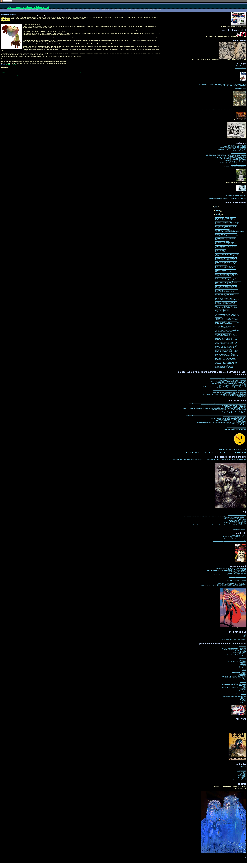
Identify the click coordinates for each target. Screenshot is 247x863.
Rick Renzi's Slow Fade (220, 247)
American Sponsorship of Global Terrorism (237, 145)
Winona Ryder (243, 664)
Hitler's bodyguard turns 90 (221, 265)
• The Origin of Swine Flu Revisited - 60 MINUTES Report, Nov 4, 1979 (231, 420)
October (217, 213)
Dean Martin (243, 678)
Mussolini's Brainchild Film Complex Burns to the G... (226, 350)
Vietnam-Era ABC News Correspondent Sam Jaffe (235, 677)
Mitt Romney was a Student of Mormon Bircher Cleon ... (227, 337)
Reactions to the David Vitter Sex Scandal (224, 367)
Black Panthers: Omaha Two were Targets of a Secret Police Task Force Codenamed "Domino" (226, 155)
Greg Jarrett (243, 695)
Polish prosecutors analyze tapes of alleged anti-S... (226, 354)
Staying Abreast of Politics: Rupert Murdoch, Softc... (226, 261)
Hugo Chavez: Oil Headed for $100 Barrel (224, 338)
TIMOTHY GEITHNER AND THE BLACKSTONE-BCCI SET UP (232, 449)
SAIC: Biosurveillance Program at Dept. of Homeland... (226, 254)
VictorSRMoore (242, 770)
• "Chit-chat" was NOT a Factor (239, 428)
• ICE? (244, 410)
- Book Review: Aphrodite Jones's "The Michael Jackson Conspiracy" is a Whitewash (228, 381)
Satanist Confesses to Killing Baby (222, 229)
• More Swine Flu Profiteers (240, 421)
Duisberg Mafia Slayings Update (222, 309)
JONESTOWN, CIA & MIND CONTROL (237, 577)
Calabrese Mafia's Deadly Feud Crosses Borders (225, 306)
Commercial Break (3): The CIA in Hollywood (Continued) (234, 684)
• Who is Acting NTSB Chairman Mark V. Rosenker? (235, 417)
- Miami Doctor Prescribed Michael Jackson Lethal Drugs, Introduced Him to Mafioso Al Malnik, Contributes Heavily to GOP (220, 386)
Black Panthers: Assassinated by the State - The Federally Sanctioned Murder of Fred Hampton (226, 154)
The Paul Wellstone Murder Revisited (238, 161)
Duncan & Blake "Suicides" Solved (238, 572)
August (217, 215)
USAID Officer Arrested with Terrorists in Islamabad (235, 146)
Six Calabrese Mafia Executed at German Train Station (226, 318)
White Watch (243, 766)
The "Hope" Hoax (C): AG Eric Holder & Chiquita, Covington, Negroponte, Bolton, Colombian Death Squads (223, 585)
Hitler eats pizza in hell (220, 251)
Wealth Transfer (242, 519)
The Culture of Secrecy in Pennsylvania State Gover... (226, 341)
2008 (215, 207)
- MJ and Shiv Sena (242, 396)
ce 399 (244, 772)
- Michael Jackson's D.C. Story (239, 384)
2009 (215, 206)
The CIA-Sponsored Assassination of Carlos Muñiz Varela (234, 639)
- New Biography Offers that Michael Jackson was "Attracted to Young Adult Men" (229, 383)
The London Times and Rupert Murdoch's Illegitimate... (226, 279)
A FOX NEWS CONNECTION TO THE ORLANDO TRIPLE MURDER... (230, 231)
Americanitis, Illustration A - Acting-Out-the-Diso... (225, 238)
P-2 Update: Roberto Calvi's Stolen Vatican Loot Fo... (226, 287)
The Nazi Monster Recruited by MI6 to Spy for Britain (235, 166)
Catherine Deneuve (242, 667)
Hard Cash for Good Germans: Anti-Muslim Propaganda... (227, 344)
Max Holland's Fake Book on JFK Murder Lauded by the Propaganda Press (230, 574)
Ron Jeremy (243, 665)
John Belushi (243, 697)
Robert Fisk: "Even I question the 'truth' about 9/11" (226, 225)
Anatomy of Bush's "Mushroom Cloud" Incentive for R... (227, 335)
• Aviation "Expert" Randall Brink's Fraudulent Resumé (234, 416)
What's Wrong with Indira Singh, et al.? (223, 221)
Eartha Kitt (244, 670)
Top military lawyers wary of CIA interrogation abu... (226, 246)
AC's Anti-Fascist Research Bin (239, 65)
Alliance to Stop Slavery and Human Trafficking (236, 768)
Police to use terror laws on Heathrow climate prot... (226, 346)
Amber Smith (243, 698)
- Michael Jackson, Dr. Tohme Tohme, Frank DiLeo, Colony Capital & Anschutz (229, 390)
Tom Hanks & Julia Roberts (240, 650)
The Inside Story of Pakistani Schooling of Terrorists (226, 353)
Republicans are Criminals (240, 88)
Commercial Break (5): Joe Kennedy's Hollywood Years (234, 696)
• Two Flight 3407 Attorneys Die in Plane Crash (236, 423)
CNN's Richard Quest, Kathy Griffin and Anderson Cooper (234, 648)
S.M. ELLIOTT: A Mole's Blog (221, 239)
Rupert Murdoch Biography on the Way (223, 298)
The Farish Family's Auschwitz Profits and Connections (234, 536)
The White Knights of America (221, 327)
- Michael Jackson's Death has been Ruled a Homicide (234, 393)
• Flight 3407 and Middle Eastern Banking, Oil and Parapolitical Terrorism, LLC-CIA (229, 409)
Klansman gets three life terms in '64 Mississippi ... (226, 257)
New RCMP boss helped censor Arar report (224, 347)
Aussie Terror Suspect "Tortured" (222, 310)
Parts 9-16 (244, 635)
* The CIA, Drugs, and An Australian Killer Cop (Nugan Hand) (233, 85)
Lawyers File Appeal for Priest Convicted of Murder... (226, 351)
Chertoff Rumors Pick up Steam (222, 241)
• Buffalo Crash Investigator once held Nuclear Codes (235, 406)
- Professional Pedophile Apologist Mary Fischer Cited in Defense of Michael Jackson (228, 379)
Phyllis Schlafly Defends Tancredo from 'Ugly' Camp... (226, 339)
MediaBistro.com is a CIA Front (239, 529)
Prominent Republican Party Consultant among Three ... (227, 253)
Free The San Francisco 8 (220, 249)
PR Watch (244, 778)
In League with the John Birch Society (223, 271)
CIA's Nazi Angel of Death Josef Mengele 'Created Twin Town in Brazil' (231, 568)
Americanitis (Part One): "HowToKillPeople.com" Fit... (226, 258)
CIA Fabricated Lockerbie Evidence (238, 153)
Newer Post (3, 72)
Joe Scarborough (242, 686)
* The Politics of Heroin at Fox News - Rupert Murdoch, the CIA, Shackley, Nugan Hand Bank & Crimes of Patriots (222, 84)
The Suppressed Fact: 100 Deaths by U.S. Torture (235, 195)
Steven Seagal (243, 682)
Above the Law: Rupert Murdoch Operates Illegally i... (226, 275)
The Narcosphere (242, 776)
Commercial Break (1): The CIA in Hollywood (236, 654)
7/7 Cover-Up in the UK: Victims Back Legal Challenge (226, 319)
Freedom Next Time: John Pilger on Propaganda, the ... (226, 360)
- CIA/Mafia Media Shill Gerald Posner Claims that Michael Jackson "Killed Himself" (228, 392)
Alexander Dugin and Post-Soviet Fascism (224, 325)
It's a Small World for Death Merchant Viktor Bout (225, 263)
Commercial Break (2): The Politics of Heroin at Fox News (234, 676)
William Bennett (242, 658)
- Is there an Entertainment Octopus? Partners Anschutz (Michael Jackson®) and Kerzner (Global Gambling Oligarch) (221, 388)
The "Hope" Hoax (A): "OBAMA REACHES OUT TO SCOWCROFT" (231, 583)
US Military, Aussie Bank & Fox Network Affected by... (226, 255)
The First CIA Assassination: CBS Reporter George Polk (234, 160)
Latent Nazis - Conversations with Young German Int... (226, 286)
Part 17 (244, 636)
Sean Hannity (243, 660)
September (218, 214)
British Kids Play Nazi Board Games (223, 277)
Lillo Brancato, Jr (242, 651)
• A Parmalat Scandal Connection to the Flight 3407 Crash (234, 405)
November (218, 211)
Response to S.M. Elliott (220, 234)
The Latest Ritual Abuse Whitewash (238, 165)
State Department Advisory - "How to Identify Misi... (226, 273)
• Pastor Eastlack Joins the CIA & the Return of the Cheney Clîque (232, 413)
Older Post (157, 72)
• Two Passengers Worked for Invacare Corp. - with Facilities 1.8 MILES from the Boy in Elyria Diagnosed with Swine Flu (220, 422)
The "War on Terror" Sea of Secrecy (222, 311)
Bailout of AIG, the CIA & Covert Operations (237, 513)
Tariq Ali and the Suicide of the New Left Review (225, 313)
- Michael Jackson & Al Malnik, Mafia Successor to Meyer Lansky (232, 385)
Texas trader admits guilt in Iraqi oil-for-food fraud (225, 295)
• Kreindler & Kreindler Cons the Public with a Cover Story (234, 411)
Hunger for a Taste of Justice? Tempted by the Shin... (226, 259)
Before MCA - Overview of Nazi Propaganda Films (226, 343)
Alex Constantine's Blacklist (28, 7)
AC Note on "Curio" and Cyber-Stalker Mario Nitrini (226, 307)
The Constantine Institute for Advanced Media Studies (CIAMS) (233, 66)
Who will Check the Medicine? (221, 357)
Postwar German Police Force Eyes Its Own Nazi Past (226, 355)
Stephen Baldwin (242, 685)
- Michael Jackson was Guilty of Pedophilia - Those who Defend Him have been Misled (228, 378)
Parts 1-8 (244, 634)
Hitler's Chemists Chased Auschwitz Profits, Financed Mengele (232, 539)
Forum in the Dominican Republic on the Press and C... (226, 294)
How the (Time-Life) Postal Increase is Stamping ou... (226, 329)
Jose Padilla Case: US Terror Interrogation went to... (226, 326)
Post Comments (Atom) (12, 75)
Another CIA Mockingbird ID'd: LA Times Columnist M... (227, 235)
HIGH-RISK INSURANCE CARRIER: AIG (237, 515)
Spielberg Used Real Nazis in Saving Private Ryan (226, 219)
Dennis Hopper (243, 662)
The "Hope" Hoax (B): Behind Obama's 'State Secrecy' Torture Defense (231, 584)
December (218, 210)
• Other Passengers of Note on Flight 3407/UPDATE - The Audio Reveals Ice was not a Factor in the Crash (223, 404)
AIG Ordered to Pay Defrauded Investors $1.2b (236, 525)
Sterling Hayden (242, 666)
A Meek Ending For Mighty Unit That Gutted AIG (236, 523)
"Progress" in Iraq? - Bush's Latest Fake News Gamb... (227, 342)
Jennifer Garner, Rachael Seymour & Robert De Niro (235, 649)
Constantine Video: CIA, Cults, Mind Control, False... (226, 243)
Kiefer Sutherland (242, 653)
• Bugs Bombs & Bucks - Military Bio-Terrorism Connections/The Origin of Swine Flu (228, 418)
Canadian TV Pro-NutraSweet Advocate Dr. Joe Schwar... (227, 322)
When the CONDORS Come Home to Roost (236, 148)
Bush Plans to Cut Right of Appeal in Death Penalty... (226, 321)
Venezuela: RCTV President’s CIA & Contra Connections (227, 330)
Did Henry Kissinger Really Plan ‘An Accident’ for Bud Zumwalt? (232, 158)
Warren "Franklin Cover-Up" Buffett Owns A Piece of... (226, 289)
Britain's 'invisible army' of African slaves (223, 331)
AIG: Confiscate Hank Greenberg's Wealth (237, 520)
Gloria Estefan (243, 699)
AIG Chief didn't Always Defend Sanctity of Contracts (235, 522)
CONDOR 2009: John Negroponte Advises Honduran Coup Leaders (231, 149)
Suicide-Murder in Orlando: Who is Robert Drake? (225, 237)
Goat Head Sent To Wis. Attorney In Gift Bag (224, 230)
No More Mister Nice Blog (240, 777)
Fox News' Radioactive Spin (221, 290)
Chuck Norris (243, 691)
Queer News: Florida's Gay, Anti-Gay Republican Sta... (226, 274)
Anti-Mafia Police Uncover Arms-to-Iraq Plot (224, 334)
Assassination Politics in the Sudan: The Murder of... (226, 302)
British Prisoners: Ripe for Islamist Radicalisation (225, 242)
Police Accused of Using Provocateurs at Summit (225, 262)
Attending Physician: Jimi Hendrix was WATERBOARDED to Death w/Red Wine (229, 576)
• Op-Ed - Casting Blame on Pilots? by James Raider (235, 429)
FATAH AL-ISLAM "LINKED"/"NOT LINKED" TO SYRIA (227, 315)
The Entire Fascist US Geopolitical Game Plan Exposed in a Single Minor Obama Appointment (226, 570)
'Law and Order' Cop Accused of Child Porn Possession (227, 293)
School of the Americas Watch (239, 779)
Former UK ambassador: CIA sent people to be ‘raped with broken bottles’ (230, 157)
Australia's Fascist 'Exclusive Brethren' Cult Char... (226, 226)
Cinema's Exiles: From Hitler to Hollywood (237, 661)
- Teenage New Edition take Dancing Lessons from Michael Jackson (231, 382)
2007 (215, 209)
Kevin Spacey (243, 668)
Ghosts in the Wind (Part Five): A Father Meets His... (226, 267)
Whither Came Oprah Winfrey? (239, 652)
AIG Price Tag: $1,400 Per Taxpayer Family (237, 521)
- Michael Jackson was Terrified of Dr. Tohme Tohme (235, 391)
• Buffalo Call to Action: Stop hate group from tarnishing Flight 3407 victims (230, 407)
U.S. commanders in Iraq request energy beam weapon (227, 222)
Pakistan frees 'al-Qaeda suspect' (222, 250)
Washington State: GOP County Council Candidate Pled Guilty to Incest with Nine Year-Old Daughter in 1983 (223, 109)
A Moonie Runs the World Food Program (223, 349)
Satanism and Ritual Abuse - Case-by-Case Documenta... (227, 299)
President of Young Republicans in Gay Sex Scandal (226, 285)
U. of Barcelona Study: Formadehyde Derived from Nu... (227, 223)
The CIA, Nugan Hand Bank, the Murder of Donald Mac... (227, 314)
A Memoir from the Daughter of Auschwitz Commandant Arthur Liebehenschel (229, 541)
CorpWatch (243, 773)
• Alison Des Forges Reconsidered (239, 424)
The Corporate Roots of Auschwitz (239, 535)
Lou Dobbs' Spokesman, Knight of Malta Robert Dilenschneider (233, 147)
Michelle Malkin (242, 688)
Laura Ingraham (242, 690)
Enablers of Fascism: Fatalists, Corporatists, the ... (226, 303)
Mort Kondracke (242, 674)
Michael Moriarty (242, 646)
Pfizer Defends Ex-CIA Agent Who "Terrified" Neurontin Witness (232, 162)
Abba (245, 679)
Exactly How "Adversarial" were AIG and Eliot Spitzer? (234, 518)
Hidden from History (242, 775)
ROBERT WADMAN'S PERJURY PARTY (237, 573)
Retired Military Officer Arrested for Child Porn (225, 291)
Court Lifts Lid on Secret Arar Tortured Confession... (226, 359)
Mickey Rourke (243, 680)
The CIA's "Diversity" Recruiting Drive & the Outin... (226, 245)
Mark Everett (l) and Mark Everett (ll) (238, 692)
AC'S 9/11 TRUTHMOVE (240, 68)
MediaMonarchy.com (241, 767)
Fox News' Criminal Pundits (240, 656)
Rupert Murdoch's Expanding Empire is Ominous (225, 217)
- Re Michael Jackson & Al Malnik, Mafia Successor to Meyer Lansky (231, 387)
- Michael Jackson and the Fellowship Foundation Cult (234, 395)
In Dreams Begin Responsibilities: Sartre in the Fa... (226, 301)
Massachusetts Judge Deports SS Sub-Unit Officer (226, 278)
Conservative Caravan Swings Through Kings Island (226, 365)
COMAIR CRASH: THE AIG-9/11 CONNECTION (235, 517)
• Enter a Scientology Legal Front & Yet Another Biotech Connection (232, 419)
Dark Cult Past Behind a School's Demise (224, 218)
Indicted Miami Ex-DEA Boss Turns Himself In (236, 150)
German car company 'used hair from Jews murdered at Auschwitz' (232, 537)
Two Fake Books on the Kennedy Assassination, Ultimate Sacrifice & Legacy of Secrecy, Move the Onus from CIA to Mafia (220, 151)
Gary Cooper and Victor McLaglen (239, 672)
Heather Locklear (242, 689)
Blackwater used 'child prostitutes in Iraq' (237, 159)
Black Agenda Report (241, 771)
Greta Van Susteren (242, 675)
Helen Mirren (243, 694)
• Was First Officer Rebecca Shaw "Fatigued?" (236, 427)
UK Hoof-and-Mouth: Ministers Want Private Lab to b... (226, 363)
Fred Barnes (243, 673)
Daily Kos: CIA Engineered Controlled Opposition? (225, 269)
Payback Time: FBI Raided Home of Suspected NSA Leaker (228, 281)
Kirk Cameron (243, 702)
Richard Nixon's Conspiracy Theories (223, 333)
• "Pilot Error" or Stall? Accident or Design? (237, 425)
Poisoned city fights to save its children (223, 323)
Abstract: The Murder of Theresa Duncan (224, 297)
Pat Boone (244, 647)
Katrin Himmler (218, 317)
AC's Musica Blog (242, 69)
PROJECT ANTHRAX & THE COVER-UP (237, 569)
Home (81, 72)
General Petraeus (242, 655)
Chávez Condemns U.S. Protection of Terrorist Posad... (227, 358)
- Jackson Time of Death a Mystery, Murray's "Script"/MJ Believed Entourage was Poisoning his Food (224, 394)
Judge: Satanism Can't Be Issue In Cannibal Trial (225, 227)
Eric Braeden (243, 671)
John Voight (243, 663)
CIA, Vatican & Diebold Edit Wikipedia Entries (224, 283)
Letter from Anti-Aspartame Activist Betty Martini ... (226, 305)
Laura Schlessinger (242, 659)
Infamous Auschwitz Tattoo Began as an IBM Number (235, 538)
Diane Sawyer (243, 701)
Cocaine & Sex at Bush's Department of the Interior (235, 580)
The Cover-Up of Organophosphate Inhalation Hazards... (227, 362)
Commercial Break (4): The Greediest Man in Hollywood (234, 687)
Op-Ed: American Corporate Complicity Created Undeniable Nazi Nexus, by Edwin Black (227, 198)
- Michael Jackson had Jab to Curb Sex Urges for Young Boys (233, 376)
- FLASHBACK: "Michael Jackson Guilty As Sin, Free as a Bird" (232, 380)
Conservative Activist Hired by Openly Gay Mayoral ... (226, 282)
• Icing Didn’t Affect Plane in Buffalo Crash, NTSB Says (234, 412)
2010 (215, 205)
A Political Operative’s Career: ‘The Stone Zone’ (225, 266)
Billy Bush (244, 700)
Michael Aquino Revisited (220, 270)
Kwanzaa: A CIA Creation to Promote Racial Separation (234, 156)
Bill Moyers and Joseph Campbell (239, 683)
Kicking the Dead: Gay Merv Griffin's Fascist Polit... (226, 233)
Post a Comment (4, 69)
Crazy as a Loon (242, 774)
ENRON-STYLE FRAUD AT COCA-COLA (237, 571)
